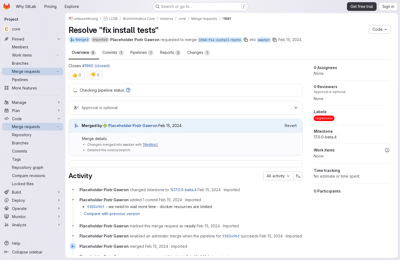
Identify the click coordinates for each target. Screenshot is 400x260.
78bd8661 (150, 145)
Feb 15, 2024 (289, 39)
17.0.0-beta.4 (325, 137)
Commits (112, 52)
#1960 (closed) (96, 65)
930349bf (95, 206)
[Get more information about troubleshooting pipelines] (128, 90)
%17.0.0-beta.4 (183, 189)
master (264, 40)
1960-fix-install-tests (220, 40)
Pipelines (141, 52)
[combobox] (278, 176)
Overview (83, 52)
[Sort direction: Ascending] (298, 176)
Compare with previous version (112, 213)
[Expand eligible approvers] (296, 107)
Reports (169, 52)
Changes (197, 52)
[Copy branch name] (245, 39)
